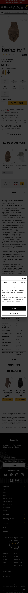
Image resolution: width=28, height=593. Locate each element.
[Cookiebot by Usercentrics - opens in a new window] (20, 278)
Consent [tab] (5, 282)
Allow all (14, 308)
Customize (13, 313)
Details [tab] (14, 282)
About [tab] (23, 282)
